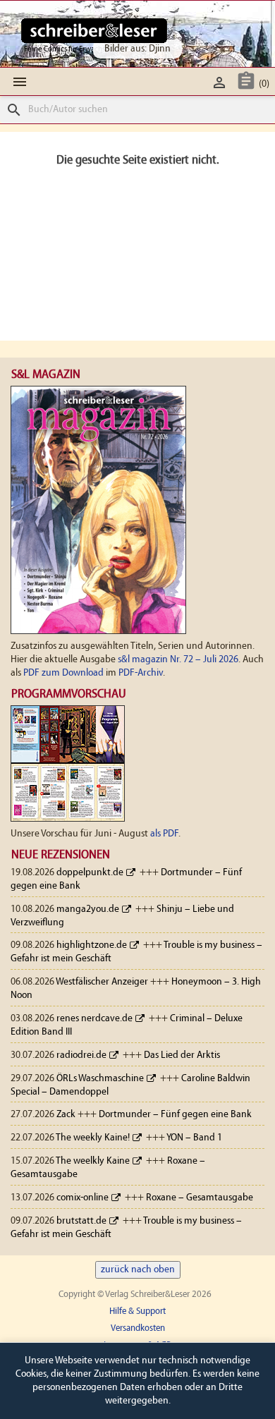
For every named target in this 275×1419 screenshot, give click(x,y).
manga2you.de (87, 909)
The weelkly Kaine (93, 1161)
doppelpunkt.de (89, 872)
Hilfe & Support (137, 1311)
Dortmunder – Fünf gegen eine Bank (175, 1114)
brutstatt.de (81, 1221)
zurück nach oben (138, 1270)
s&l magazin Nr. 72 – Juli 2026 (178, 659)
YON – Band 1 (194, 1138)
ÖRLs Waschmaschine (100, 1078)
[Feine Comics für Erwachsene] (94, 30)
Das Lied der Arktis (182, 1055)
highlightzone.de (91, 945)
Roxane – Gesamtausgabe (199, 1198)
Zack (65, 1114)
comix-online (82, 1198)
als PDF (164, 834)
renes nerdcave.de (94, 1018)
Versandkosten (138, 1328)
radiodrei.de (81, 1055)
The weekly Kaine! (93, 1138)
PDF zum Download (63, 673)
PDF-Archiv (140, 673)
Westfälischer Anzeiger (102, 982)
